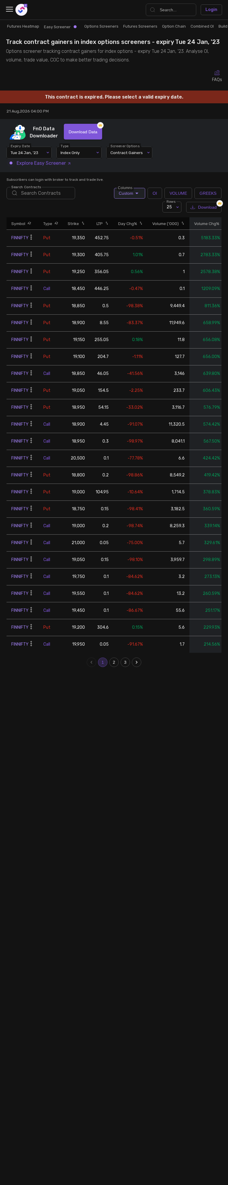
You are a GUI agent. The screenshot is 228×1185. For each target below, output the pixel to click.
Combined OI (202, 26)
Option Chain (174, 26)
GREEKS (208, 193)
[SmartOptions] (21, 10)
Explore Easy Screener (41, 163)
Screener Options (125, 146)
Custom (125, 192)
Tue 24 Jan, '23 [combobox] (24, 152)
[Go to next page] (136, 662)
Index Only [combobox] (70, 152)
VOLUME (178, 193)
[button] (28, 223)
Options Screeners (101, 26)
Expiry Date (20, 146)
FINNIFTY (19, 237)
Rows (171, 201)
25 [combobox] (169, 207)
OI (155, 193)
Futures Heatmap (23, 26)
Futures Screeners (140, 26)
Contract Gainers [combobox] (126, 152)
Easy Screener (57, 27)
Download (207, 207)
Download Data (83, 131)
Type (65, 146)
